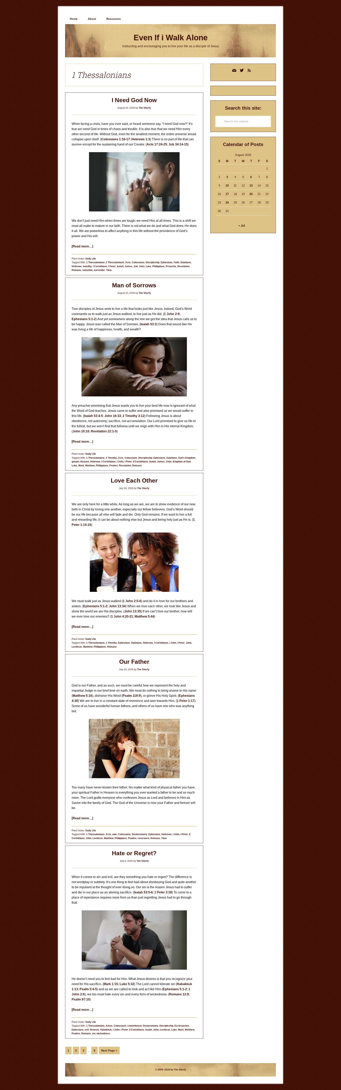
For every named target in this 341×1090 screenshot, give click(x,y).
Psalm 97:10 (81, 999)
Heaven (84, 461)
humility (87, 266)
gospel (75, 461)
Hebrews (77, 266)
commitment (134, 1025)
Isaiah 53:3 (148, 324)
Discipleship (152, 262)
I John (120, 461)
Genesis (94, 1029)
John (141, 266)
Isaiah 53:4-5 (93, 416)
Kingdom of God (182, 461)
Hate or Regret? (134, 853)
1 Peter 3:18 (163, 892)
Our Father (134, 661)
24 (227, 202)
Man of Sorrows (134, 285)
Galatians (185, 262)
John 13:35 (132, 611)
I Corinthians (100, 266)
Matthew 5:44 (144, 616)
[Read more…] (82, 246)
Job (136, 266)
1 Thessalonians (95, 262)
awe (114, 834)
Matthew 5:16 (82, 695)
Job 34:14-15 (178, 144)
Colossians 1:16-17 (115, 139)
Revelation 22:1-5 (104, 431)
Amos (109, 1025)
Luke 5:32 (127, 984)
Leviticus (77, 646)
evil (87, 1029)
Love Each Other (134, 480)
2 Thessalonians (115, 262)
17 (227, 194)
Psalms (113, 465)
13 (251, 185)
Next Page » (109, 1052)
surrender (99, 270)
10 (227, 185)
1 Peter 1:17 (185, 700)
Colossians (138, 262)
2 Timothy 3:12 (133, 416)
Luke (148, 266)
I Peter (112, 266)
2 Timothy (111, 457)
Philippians (158, 266)
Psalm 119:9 (132, 695)
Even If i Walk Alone (171, 37)
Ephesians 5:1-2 (84, 319)
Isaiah (120, 266)
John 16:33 (112, 416)
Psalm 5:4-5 (88, 989)
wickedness (103, 1033)
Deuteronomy (139, 834)
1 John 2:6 (172, 314)
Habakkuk (106, 1029)
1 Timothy (111, 642)
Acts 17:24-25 (157, 144)
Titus (109, 270)
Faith (176, 262)
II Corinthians (140, 461)
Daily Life (90, 258)
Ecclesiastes (181, 1025)
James (128, 266)
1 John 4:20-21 (122, 616)
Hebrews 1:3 (140, 139)
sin (93, 1033)
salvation (87, 270)
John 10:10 (81, 431)
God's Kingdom (186, 457)
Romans (76, 270)
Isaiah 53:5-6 (143, 892)
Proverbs (171, 266)
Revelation (183, 266)
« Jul (241, 225)
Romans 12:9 (179, 994)
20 (251, 194)
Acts (128, 262)
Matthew (90, 465)
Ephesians (166, 262)
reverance (143, 838)
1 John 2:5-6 (132, 601)
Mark (81, 465)
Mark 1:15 (111, 984)
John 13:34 (117, 606)
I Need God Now (134, 100)
